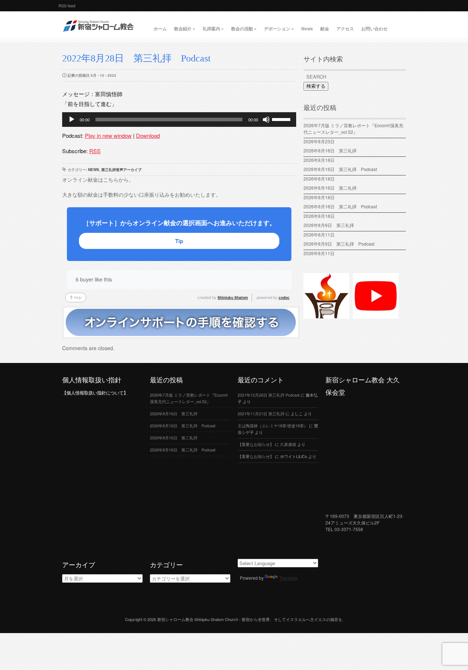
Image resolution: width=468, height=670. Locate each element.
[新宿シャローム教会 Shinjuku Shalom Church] (98, 34)
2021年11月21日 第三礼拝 (261, 413)
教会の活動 (244, 28)
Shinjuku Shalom (233, 297)
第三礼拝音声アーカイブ (121, 169)
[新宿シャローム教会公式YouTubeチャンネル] (376, 315)
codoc (284, 297)
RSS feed (66, 5)
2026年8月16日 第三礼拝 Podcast (340, 169)
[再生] (71, 119)
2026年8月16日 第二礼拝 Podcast (340, 206)
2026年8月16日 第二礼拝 (332, 188)
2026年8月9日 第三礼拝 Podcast (338, 244)
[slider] (282, 118)
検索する (315, 86)
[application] (179, 119)
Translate (288, 578)
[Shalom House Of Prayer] (326, 315)
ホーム (160, 28)
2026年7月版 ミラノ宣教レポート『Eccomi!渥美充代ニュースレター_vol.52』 (353, 128)
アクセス (345, 28)
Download (148, 135)
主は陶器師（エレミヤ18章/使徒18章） (273, 425)
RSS (95, 151)
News (307, 28)
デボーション (279, 28)
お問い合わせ (374, 28)
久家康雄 (288, 444)
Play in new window (108, 135)
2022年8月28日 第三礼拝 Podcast (136, 58)
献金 (324, 28)
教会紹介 (184, 28)
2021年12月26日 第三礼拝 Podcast (268, 395)
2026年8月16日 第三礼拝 (332, 150)
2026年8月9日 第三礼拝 (328, 225)
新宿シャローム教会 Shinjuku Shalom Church (197, 619)
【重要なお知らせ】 (256, 444)
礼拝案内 (213, 28)
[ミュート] (266, 119)
